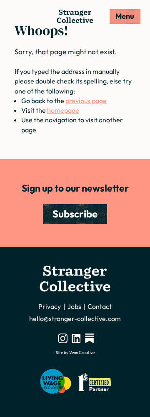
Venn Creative (82, 352)
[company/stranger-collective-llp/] (76, 338)
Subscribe (75, 213)
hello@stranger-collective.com (75, 318)
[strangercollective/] (63, 338)
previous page (86, 100)
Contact (100, 306)
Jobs (74, 306)
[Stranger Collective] (75, 16)
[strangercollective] (89, 338)
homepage (63, 110)
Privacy (49, 306)
